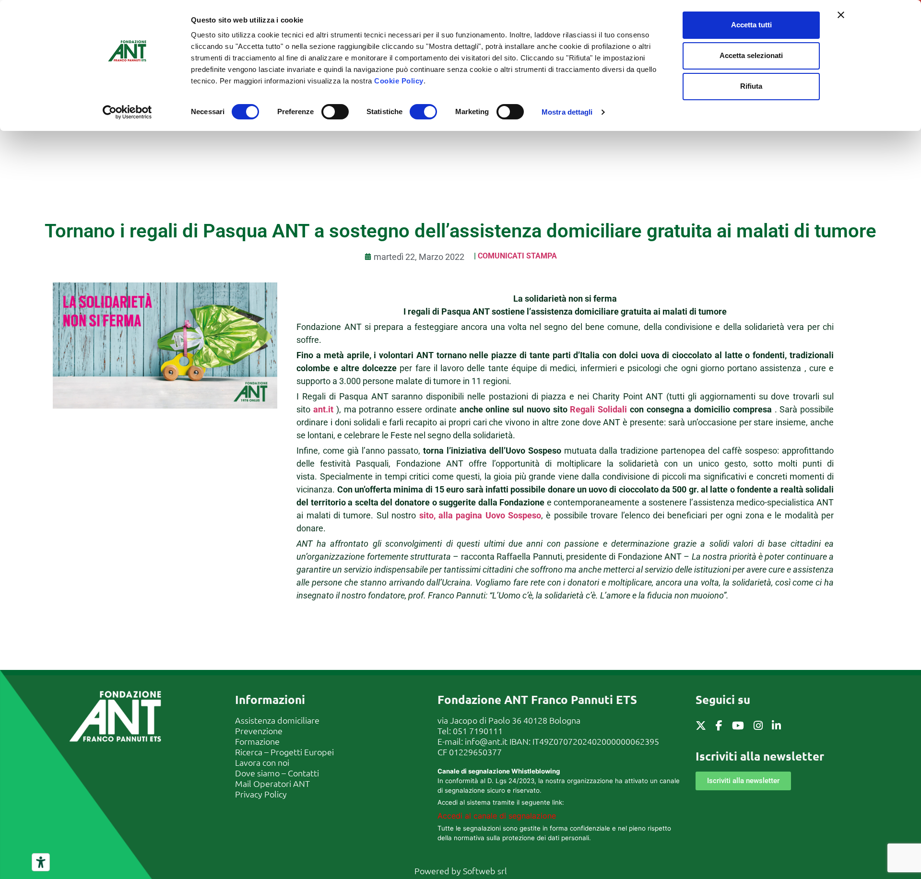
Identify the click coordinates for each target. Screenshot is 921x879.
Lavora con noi (262, 762)
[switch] (335, 111)
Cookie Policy (399, 81)
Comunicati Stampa (517, 255)
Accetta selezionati (751, 55)
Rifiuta (751, 86)
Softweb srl (485, 870)
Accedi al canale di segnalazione (496, 815)
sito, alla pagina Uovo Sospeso (480, 515)
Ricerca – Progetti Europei (284, 751)
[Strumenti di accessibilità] (41, 862)
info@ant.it (486, 741)
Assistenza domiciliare (277, 720)
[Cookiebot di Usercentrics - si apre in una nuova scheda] (127, 112)
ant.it (323, 409)
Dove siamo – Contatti (277, 772)
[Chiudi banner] (841, 15)
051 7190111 (478, 730)
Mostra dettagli (567, 112)
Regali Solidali (598, 409)
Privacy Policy (261, 793)
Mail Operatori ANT (272, 783)
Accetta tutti (751, 25)
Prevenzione (259, 730)
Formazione (257, 741)
